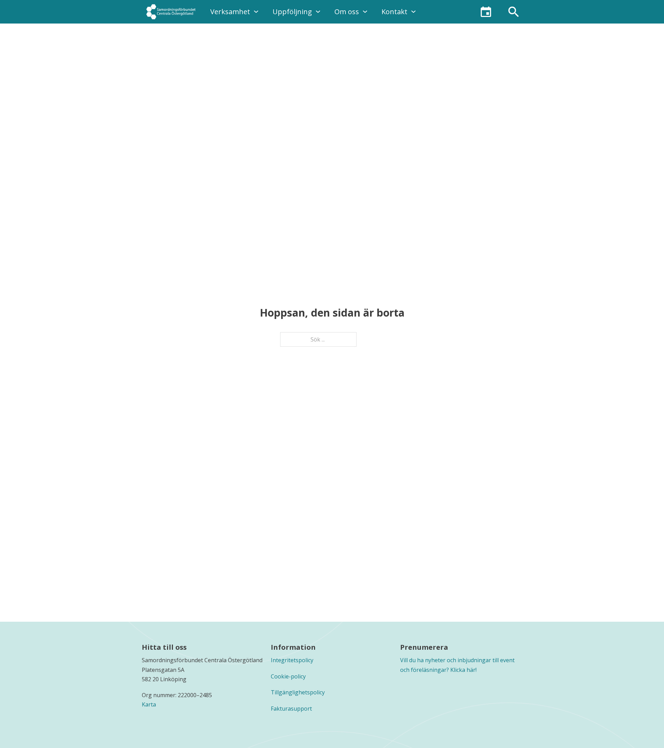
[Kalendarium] (486, 11)
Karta (149, 704)
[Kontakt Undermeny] (413, 11)
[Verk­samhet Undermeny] (256, 11)
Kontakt (394, 11)
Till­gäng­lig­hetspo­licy (298, 692)
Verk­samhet (230, 11)
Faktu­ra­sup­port (291, 708)
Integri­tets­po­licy (292, 660)
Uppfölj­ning (292, 11)
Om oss (346, 11)
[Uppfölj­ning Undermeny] (318, 11)
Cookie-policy (288, 676)
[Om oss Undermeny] (365, 11)
